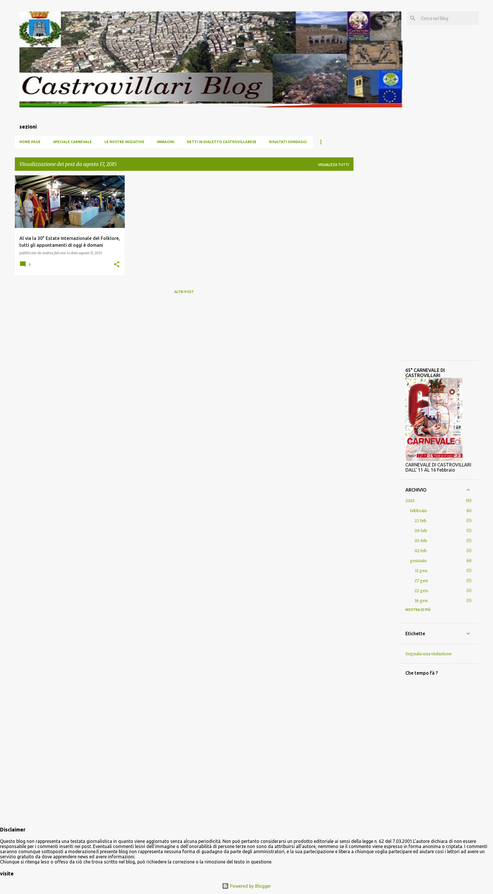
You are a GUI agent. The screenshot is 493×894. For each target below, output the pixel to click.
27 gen (421, 580)
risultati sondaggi (288, 142)
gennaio (418, 560)
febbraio (418, 510)
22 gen (421, 590)
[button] (116, 264)
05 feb (421, 540)
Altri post (184, 292)
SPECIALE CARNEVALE (72, 142)
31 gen (421, 570)
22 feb (421, 520)
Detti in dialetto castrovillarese (221, 142)
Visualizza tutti (333, 165)
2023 (410, 500)
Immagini (165, 142)
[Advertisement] (376, 261)
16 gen (421, 600)
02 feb (421, 550)
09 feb (421, 530)
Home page (30, 142)
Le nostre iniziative (124, 142)
